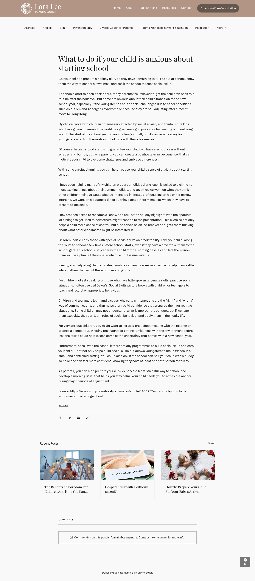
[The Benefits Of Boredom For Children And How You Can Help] (67, 465)
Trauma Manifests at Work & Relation (164, 28)
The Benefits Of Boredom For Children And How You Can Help (66, 489)
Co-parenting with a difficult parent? (126, 489)
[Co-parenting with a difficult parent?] (128, 465)
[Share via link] (87, 418)
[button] (148, 8)
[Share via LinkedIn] (78, 418)
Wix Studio (147, 572)
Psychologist (45, 11)
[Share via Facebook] (60, 418)
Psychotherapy (82, 28)
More (220, 28)
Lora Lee (48, 6)
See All (211, 443)
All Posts (29, 28)
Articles (47, 28)
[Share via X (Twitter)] (69, 418)
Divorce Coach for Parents (116, 28)
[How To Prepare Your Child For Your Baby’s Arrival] (188, 465)
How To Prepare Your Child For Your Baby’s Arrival (186, 489)
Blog (63, 28)
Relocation (202, 28)
